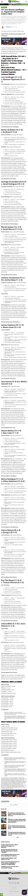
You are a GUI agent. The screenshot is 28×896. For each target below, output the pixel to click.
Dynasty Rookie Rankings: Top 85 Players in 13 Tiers (9, 858)
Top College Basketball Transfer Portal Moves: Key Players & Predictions (10, 855)
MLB (9, 818)
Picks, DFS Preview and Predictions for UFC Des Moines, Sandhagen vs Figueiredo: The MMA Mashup (10, 863)
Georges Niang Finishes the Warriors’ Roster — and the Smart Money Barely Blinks (17, 827)
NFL (8, 811)
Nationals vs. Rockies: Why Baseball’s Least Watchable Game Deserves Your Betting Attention (17, 821)
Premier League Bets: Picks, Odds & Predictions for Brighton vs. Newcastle (9, 846)
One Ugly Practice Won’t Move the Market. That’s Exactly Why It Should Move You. (16, 814)
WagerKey (8, 27)
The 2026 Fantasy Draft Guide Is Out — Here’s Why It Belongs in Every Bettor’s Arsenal (17, 834)
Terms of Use (14, 888)
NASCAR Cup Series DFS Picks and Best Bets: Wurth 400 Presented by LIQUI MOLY (9, 851)
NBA (9, 824)
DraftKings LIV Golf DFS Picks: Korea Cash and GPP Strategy (9, 867)
